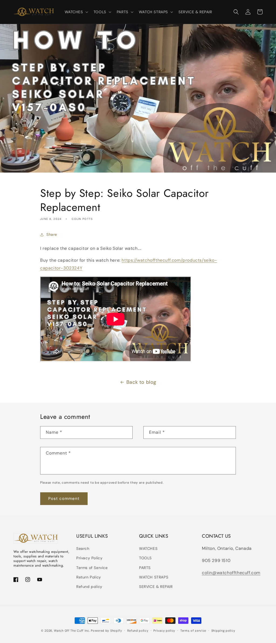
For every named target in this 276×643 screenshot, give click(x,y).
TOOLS (145, 558)
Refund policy (89, 586)
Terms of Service (92, 567)
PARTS (145, 567)
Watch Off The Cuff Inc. (72, 630)
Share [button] (51, 234)
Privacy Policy (89, 558)
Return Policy (88, 577)
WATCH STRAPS (153, 577)
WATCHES (148, 548)
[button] (75, 12)
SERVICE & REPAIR (156, 586)
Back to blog (141, 382)
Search (82, 548)
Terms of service (193, 630)
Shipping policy (223, 630)
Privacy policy (164, 630)
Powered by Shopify (106, 630)
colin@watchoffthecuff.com (231, 572)
